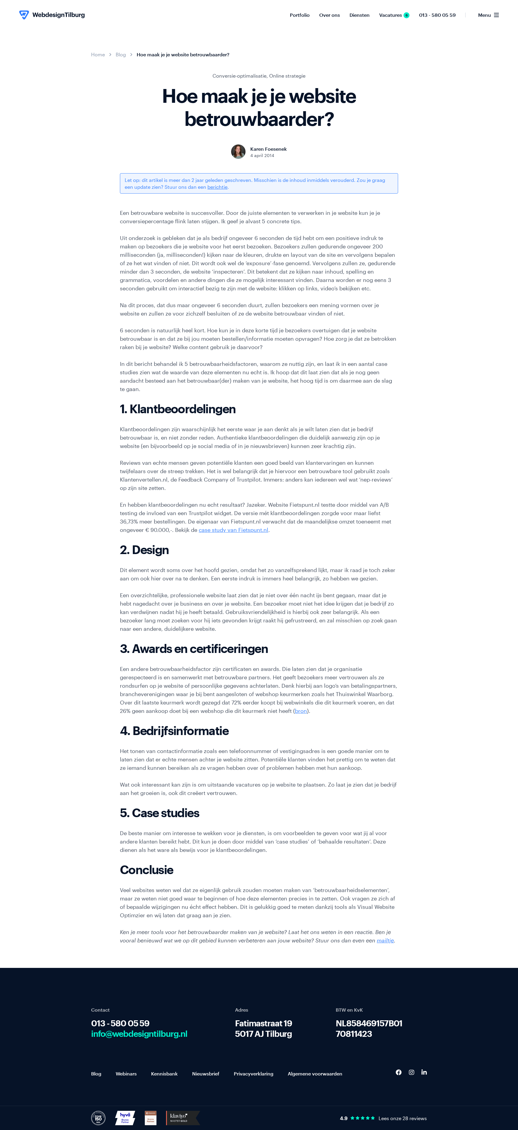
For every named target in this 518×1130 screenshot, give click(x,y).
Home (98, 54)
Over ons (329, 15)
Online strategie (287, 76)
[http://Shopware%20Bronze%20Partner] (150, 1117)
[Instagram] (411, 1072)
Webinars (126, 1073)
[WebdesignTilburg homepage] (52, 14)
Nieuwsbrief (205, 1073)
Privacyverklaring (253, 1073)
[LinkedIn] (424, 1072)
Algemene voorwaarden (315, 1073)
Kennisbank (164, 1073)
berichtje (217, 187)
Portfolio (300, 15)
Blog (121, 54)
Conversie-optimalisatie (239, 76)
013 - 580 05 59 (437, 15)
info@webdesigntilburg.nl (139, 1033)
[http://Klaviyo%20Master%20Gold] (183, 1117)
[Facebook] (399, 1072)
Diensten (360, 15)
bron (301, 710)
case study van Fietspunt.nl (233, 529)
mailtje (385, 940)
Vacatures (393, 15)
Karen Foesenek (268, 149)
